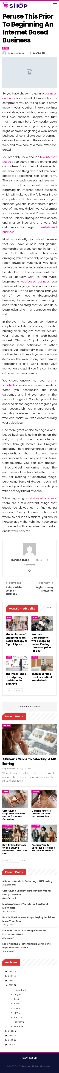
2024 (10, 980)
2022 (10, 1031)
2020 (10, 1040)
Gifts (5, 792)
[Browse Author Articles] (29, 549)
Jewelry (6, 725)
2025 (10, 976)
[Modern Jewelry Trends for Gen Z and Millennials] (44, 799)
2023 (11, 985)
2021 (10, 1035)
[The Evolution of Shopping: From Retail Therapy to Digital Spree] (17, 623)
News (5, 48)
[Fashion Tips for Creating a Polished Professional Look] (44, 833)
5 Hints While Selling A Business (14, 591)
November (19, 990)
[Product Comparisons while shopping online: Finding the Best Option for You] (42, 623)
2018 (10, 1044)
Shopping (7, 826)
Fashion (36, 826)
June (16, 1003)
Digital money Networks (44, 589)
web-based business (35, 281)
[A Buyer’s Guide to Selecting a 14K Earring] (29, 739)
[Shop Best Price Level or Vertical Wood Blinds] (42, 663)
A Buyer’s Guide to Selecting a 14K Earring (29, 761)
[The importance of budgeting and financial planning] (17, 663)
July (16, 999)
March (17, 1017)
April (16, 1012)
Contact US (29, 1058)
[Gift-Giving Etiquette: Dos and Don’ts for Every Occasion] (15, 799)
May (16, 1008)
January (18, 1026)
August (17, 994)
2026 (10, 971)
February (18, 1022)
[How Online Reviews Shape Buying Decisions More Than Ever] (15, 833)
